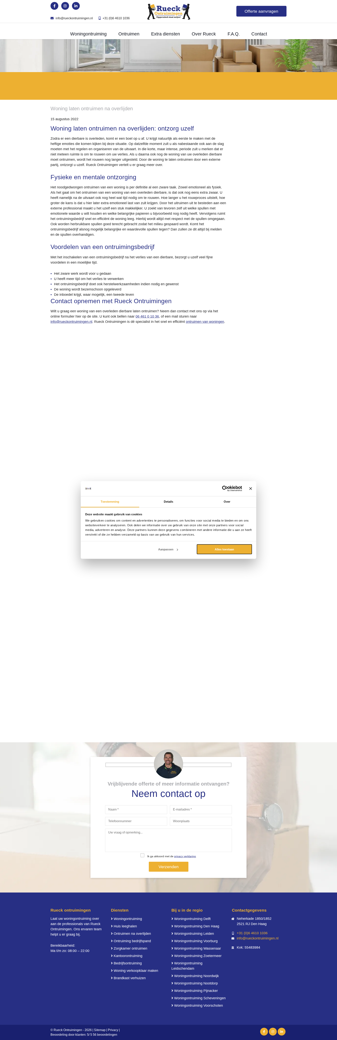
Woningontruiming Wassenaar (197, 948)
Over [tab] (227, 501)
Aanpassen (165, 549)
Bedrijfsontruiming (128, 963)
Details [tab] (168, 501)
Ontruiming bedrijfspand (132, 941)
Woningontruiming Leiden (194, 934)
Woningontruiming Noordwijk (196, 976)
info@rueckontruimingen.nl (74, 18)
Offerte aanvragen (261, 11)
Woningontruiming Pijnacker (196, 991)
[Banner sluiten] (250, 488)
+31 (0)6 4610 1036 (116, 18)
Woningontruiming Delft (192, 919)
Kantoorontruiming (128, 956)
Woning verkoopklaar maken (136, 971)
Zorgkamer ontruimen (130, 948)
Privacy (113, 1030)
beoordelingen (104, 1034)
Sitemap (100, 1030)
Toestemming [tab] (110, 501)
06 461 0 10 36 (147, 316)
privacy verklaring (185, 856)
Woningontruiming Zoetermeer (198, 956)
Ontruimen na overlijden (132, 934)
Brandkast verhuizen (130, 978)
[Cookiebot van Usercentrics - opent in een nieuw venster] (225, 489)
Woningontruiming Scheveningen (200, 998)
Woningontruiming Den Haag (196, 926)
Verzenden (169, 866)
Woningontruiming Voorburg (196, 941)
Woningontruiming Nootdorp (196, 983)
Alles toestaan (224, 549)
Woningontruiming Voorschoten (198, 1005)
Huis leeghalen (125, 926)
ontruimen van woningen (205, 322)
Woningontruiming (128, 919)
